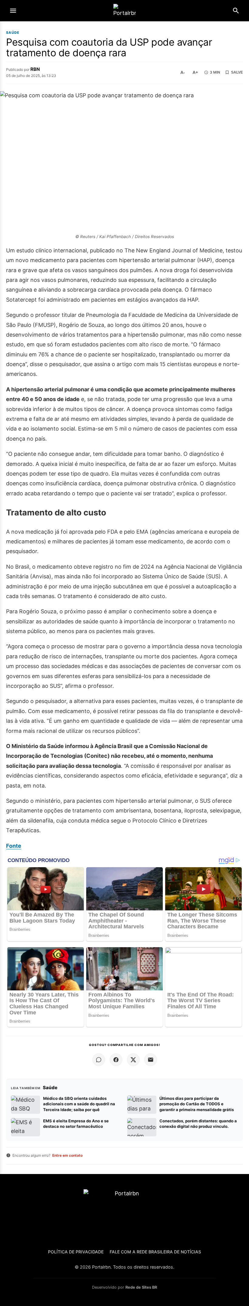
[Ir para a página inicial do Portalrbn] (124, 11)
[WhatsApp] (98, 1059)
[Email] (150, 1059)
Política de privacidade (76, 1251)
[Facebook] (116, 1059)
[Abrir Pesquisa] (236, 11)
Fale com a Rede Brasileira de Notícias (155, 1251)
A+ (195, 72)
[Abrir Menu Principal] (13, 11)
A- (182, 72)
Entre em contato (67, 1155)
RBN (35, 69)
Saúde (12, 32)
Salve (237, 72)
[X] (133, 1059)
